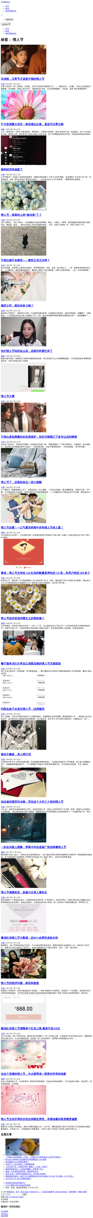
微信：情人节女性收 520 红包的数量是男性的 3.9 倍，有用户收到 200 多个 (45, 572)
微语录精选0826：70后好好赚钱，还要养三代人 (24, 1169)
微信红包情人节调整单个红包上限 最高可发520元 (30, 1028)
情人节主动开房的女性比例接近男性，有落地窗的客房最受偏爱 (39, 1119)
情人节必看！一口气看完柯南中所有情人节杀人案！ (32, 527)
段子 (17, 1197)
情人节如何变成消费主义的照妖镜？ (22, 618)
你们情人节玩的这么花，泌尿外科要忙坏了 (27, 350)
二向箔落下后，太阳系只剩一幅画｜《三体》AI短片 (26, 1167)
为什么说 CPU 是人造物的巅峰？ (18, 1179)
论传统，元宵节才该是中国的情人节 (22, 78)
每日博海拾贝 (10, 11)
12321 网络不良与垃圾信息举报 (17, 1185)
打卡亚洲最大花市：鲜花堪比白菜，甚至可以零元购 (32, 124)
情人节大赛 (8, 396)
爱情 (6, 1197)
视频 (3, 129)
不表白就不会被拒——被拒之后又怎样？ (25, 260)
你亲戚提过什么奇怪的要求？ (17, 1162)
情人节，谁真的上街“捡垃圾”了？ (21, 214)
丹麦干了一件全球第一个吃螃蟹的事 (19, 1164)
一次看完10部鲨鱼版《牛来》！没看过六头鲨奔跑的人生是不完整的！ (33, 1157)
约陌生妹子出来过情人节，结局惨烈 (22, 708)
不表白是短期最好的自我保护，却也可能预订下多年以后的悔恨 (39, 436)
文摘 (3, 84)
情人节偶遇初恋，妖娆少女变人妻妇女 (24, 892)
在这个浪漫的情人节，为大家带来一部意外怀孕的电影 (33, 1073)
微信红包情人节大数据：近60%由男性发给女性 (29, 937)
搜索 (24, 1194)
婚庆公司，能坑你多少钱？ (17, 305)
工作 (10, 1197)
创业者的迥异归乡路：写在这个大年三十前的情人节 (32, 801)
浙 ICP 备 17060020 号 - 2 (30, 1192)
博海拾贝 (10, 1192)
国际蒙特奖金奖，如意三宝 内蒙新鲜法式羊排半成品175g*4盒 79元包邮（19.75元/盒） (39, 1176)
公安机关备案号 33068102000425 (55, 1192)
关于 (7, 6)
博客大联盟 (82, 1192)
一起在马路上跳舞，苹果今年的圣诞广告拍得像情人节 (33, 847)
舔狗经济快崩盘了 (12, 169)
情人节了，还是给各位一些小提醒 (21, 482)
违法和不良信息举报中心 (15, 1183)
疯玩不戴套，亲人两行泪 (16, 754)
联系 (7, 9)
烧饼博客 (72, 1192)
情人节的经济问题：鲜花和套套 (20, 983)
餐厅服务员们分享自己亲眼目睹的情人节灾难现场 (31, 663)
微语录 (21, 1197)
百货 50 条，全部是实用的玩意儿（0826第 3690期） (26, 1174)
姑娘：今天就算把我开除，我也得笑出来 (21, 1171)
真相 (13, 1197)
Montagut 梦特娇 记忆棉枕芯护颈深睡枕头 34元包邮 (25, 1159)
